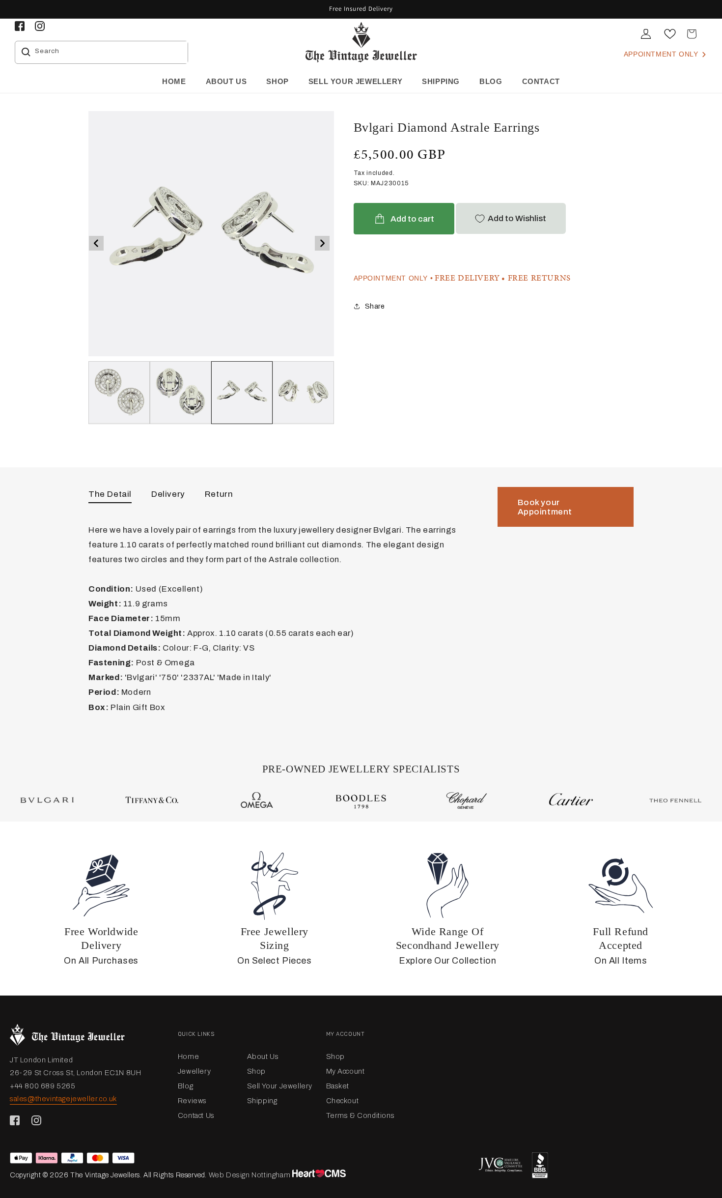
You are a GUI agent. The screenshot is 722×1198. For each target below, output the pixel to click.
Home (188, 1056)
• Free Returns (535, 278)
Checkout (342, 1101)
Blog (185, 1086)
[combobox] (109, 52)
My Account (345, 1071)
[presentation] (96, 243)
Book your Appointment (545, 507)
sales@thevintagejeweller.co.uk (63, 1099)
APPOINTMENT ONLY (662, 54)
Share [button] (375, 306)
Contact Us (196, 1115)
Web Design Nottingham (250, 1175)
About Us (263, 1056)
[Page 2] (242, 392)
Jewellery (194, 1071)
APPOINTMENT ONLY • (393, 278)
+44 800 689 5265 (43, 1086)
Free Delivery (467, 278)
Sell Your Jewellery (279, 1086)
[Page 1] (180, 392)
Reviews (192, 1101)
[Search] (26, 52)
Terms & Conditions (360, 1115)
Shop (256, 1071)
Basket (338, 1086)
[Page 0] (119, 392)
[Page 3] (303, 392)
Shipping (262, 1101)
